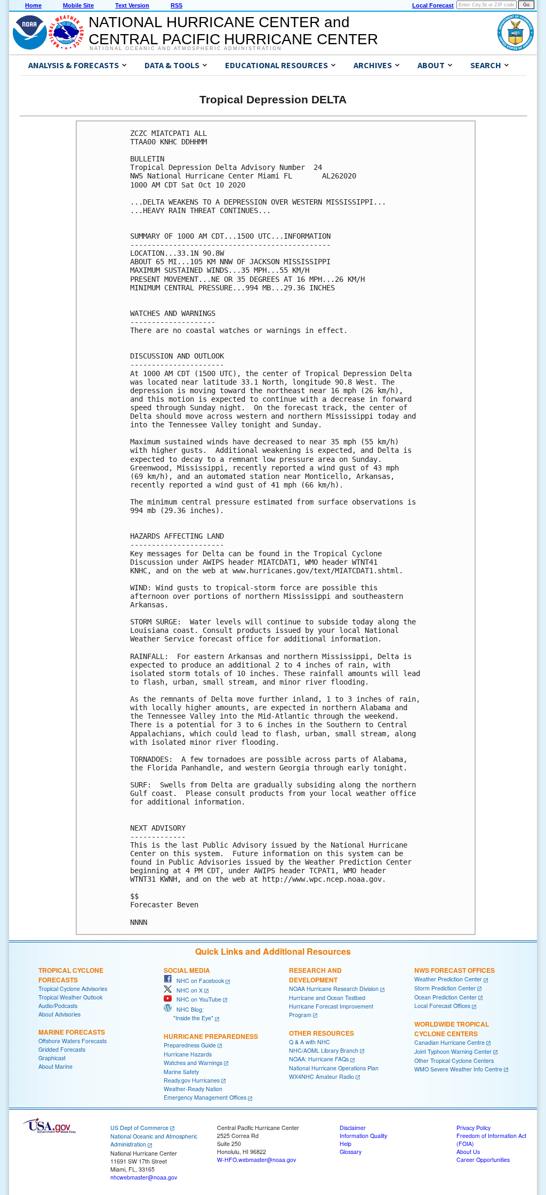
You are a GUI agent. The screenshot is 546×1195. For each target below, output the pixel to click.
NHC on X (187, 990)
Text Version (132, 5)
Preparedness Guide (190, 1045)
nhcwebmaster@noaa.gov (143, 1177)
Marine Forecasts (71, 1032)
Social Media (187, 970)
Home (33, 5)
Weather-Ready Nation (193, 1089)
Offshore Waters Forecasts (72, 1041)
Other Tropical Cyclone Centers (454, 1060)
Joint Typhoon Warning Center (453, 1051)
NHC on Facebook (198, 981)
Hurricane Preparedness (211, 1036)
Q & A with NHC (309, 1042)
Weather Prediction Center (448, 979)
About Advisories (59, 1014)
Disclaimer (353, 1128)
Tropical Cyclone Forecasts (70, 975)
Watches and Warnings (193, 1063)
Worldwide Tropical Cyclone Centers (451, 1028)
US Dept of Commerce (139, 1128)
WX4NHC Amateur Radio (321, 1076)
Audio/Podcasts (57, 1006)
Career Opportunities (483, 1160)
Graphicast (52, 1058)
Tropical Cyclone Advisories (72, 989)
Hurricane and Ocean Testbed (327, 998)
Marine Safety (181, 1072)
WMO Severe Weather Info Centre (458, 1069)
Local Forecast (433, 5)
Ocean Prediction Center (445, 997)
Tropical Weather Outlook (70, 997)
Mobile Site (78, 5)
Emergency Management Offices (205, 1097)
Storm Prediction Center (445, 988)
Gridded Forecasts (61, 1049)
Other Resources (321, 1033)
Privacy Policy (473, 1128)
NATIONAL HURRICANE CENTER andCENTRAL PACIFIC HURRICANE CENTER (233, 30)
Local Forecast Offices (442, 1006)
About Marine (55, 1066)
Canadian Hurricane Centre (449, 1042)
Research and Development (315, 975)
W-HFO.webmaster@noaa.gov (256, 1160)
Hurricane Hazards (188, 1054)
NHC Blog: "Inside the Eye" (188, 1013)
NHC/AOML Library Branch (323, 1050)
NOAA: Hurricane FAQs (319, 1059)
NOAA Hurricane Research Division (334, 989)
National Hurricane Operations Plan (334, 1068)
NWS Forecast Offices (454, 970)
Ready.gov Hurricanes (192, 1080)
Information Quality (363, 1136)
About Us (468, 1152)
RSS (176, 5)
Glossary (351, 1152)
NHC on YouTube (196, 999)
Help (345, 1144)
